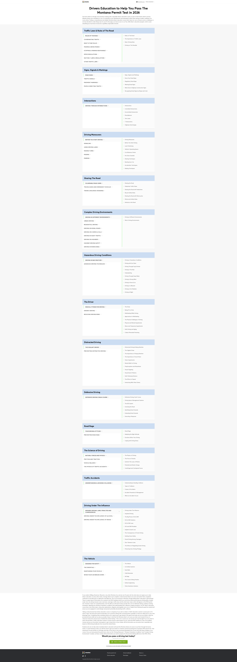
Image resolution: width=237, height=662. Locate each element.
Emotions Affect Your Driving (132, 437)
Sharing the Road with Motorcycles (134, 196)
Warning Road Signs (130, 84)
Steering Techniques (130, 159)
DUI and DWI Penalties (131, 526)
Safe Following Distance (131, 376)
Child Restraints (129, 573)
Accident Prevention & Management (134, 492)
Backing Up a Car (129, 162)
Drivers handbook (127, 652)
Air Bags (127, 576)
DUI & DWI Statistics (130, 520)
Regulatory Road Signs (131, 81)
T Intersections (128, 121)
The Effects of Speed (130, 379)
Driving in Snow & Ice (130, 282)
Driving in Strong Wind (130, 279)
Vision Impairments (130, 360)
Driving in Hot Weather (131, 289)
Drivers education (111, 655)
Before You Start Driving (131, 142)
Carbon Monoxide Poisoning (132, 332)
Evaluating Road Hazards (131, 413)
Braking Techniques (130, 168)
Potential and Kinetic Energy (132, 465)
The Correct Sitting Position (132, 579)
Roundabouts (128, 115)
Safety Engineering (129, 583)
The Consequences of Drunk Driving (134, 533)
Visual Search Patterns (130, 373)
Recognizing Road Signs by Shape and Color (136, 91)
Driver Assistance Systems (131, 586)
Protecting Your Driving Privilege (133, 549)
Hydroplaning (128, 273)
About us (141, 652)
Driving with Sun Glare (130, 263)
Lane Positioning (129, 146)
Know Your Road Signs (130, 78)
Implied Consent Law (130, 529)
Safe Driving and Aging (131, 329)
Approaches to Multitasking (132, 316)
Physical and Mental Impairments (133, 323)
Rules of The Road (129, 35)
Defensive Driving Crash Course (133, 397)
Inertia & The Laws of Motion (132, 461)
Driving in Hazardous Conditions (133, 260)
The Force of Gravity (130, 458)
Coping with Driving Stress (131, 440)
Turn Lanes (127, 118)
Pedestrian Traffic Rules (131, 186)
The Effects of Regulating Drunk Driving (135, 545)
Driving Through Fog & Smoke (132, 266)
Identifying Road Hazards (131, 410)
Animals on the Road (130, 202)
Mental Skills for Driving (131, 363)
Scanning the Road (130, 406)
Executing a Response (130, 416)
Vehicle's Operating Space (131, 149)
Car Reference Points (130, 152)
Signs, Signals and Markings (132, 75)
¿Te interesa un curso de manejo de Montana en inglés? (118, 646)
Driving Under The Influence (132, 510)
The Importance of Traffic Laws (133, 39)
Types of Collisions (129, 486)
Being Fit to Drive (129, 310)
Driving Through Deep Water (132, 276)
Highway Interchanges (130, 125)
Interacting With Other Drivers (132, 382)
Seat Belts (127, 570)
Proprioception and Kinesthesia (133, 366)
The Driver (127, 307)
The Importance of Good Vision (133, 356)
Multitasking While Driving (131, 313)
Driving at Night (129, 292)
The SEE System (129, 403)
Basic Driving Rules (130, 42)
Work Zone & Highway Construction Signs (135, 87)
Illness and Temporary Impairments (134, 326)
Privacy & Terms (142, 655)
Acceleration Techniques (131, 165)
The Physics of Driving (130, 455)
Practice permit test (111, 652)
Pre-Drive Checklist (129, 155)
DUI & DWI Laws (129, 523)
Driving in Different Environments (133, 217)
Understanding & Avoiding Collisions (134, 483)
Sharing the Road (129, 183)
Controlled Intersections (131, 109)
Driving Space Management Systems (134, 400)
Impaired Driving (129, 513)
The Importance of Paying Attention (134, 353)
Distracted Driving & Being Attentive (134, 347)
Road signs (125, 655)
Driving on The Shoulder (131, 45)
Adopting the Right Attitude (132, 434)
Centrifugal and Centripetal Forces (134, 468)
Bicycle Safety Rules (130, 192)
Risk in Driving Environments (132, 220)
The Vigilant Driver (129, 350)
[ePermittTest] (85, 2)
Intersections (128, 105)
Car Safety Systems (130, 566)
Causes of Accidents (130, 489)
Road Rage (128, 431)
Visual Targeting (129, 369)
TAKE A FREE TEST (119, 642)
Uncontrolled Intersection (131, 112)
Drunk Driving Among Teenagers (133, 539)
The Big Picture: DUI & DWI (132, 517)
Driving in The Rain (129, 269)
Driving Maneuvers (129, 139)
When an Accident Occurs (131, 495)
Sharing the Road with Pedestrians (133, 189)
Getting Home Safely (130, 536)
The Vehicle (128, 563)
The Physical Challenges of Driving (133, 319)
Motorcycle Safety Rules (131, 199)
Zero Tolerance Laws (130, 542)
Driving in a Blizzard (130, 285)
